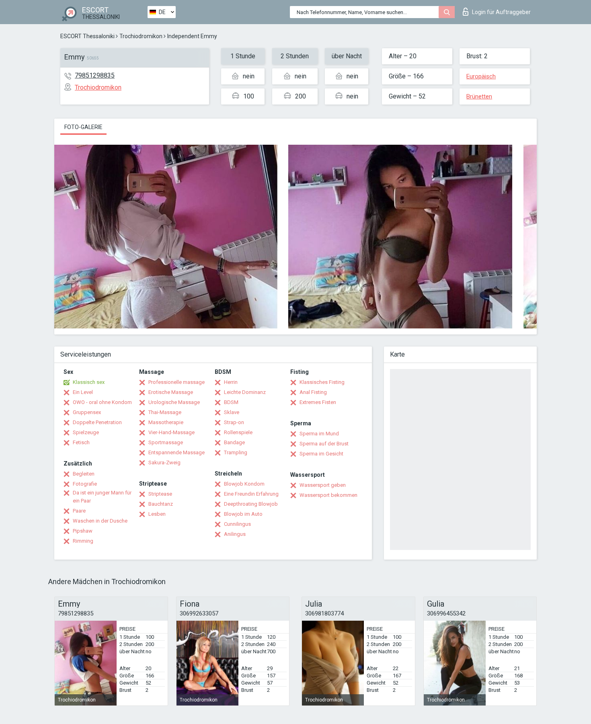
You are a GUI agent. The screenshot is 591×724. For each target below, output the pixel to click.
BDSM (231, 402)
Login (501, 12)
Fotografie (85, 484)
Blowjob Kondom (244, 484)
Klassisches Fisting (322, 382)
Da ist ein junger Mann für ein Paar (102, 497)
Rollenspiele (238, 432)
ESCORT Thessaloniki (87, 36)
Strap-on (234, 422)
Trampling (235, 452)
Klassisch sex (89, 382)
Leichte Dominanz (245, 392)
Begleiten (83, 474)
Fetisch (81, 442)
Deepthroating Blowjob (251, 504)
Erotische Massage (170, 392)
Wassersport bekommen (328, 495)
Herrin (231, 382)
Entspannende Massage (176, 452)
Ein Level (83, 392)
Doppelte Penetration (97, 422)
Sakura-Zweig (164, 462)
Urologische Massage (174, 402)
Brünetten (479, 96)
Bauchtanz (160, 504)
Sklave (231, 412)
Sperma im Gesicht (321, 454)
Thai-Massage (164, 412)
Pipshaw (82, 531)
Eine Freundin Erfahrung (251, 494)
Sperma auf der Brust (324, 444)
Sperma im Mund (319, 434)
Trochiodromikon (140, 36)
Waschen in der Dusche (100, 521)
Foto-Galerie (83, 127)
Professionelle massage (176, 382)
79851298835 (95, 75)
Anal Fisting (313, 392)
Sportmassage (165, 442)
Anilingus (235, 534)
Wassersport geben (323, 485)
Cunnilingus (237, 524)
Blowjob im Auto (243, 514)
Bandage (234, 442)
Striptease (160, 494)
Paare (79, 511)
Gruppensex (87, 412)
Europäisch (481, 76)
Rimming (83, 541)
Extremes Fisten (318, 402)
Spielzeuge (86, 432)
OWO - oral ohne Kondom (102, 402)
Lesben (157, 514)
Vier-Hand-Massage (171, 432)
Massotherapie (165, 422)
